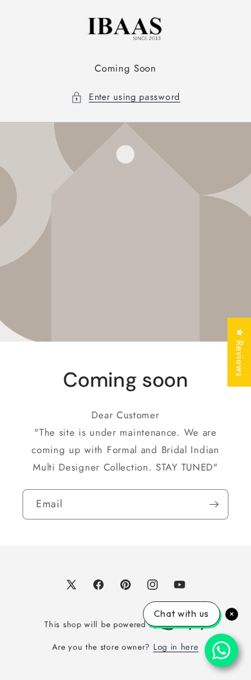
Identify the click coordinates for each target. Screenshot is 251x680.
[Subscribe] (214, 504)
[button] (125, 97)
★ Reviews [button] (239, 351)
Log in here (176, 647)
